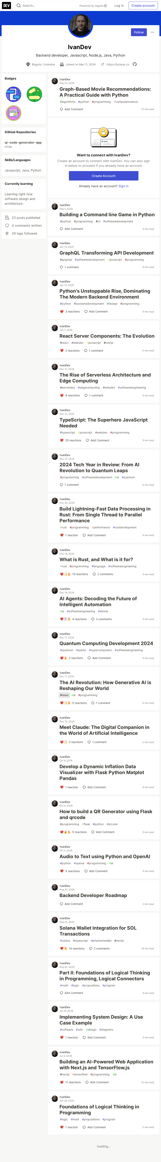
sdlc (79, 1029)
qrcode (112, 824)
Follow (139, 32)
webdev (77, 342)
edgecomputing (89, 387)
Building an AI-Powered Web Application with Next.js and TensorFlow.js (106, 1064)
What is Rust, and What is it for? (96, 559)
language (98, 566)
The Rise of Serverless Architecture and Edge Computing (105, 378)
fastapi (112, 303)
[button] (13, 94)
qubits (81, 650)
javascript (115, 259)
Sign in (123, 186)
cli (98, 221)
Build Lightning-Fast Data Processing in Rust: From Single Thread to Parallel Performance (105, 514)
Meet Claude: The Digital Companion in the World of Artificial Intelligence (104, 730)
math (64, 985)
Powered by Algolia (92, 5)
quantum (128, 477)
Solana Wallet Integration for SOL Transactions (98, 931)
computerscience (126, 101)
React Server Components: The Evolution (107, 336)
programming (101, 101)
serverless (67, 387)
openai (79, 863)
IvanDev (65, 79)
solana (65, 940)
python (83, 101)
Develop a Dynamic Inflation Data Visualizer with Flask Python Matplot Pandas (101, 772)
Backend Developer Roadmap (93, 895)
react (64, 342)
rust (63, 527)
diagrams (106, 1029)
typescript (67, 432)
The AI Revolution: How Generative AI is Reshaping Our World (105, 685)
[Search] (19, 5)
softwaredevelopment (118, 221)
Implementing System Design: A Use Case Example (101, 1020)
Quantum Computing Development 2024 (106, 643)
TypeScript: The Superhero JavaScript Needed (103, 423)
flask (86, 824)
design (91, 1029)
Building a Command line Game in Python (107, 214)
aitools (103, 611)
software (66, 1029)
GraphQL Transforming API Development (106, 253)
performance (101, 527)
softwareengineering (132, 387)
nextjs (108, 342)
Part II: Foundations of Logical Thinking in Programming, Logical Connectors (104, 975)
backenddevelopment (89, 303)
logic (75, 985)
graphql (66, 259)
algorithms (67, 101)
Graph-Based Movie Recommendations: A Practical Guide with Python (105, 92)
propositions (91, 985)
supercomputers (100, 650)
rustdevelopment (124, 527)
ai (117, 477)
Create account (143, 5)
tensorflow (80, 1074)
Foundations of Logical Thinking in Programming (99, 1109)
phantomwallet (101, 940)
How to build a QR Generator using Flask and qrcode (105, 814)
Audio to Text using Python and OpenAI (104, 856)
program (108, 985)
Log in (119, 5)
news (64, 695)
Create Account (103, 176)
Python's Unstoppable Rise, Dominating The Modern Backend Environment (104, 294)
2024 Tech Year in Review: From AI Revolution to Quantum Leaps (99, 467)
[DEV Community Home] (6, 5)
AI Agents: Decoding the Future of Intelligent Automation (98, 601)
